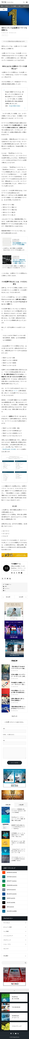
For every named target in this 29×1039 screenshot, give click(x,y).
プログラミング (7, 940)
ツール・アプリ (7, 944)
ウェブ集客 (6, 931)
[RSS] (10, 579)
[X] (2, 579)
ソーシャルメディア (8, 935)
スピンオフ (6, 948)
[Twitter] (16, 572)
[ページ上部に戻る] (14, 990)
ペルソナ (15, 390)
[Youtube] (21, 572)
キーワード (5, 35)
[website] (11, 572)
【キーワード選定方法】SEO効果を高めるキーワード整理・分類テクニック (19, 261)
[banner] (14, 778)
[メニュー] (27, 2)
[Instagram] (14, 572)
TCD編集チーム (8, 584)
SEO (4, 9)
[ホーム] (2, 6)
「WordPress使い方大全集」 (9, 449)
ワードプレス (6, 922)
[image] (6, 242)
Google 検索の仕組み (14, 106)
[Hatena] (8, 579)
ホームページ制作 (7, 927)
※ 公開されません (8, 734)
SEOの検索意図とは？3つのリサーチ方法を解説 (19, 243)
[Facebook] (19, 572)
